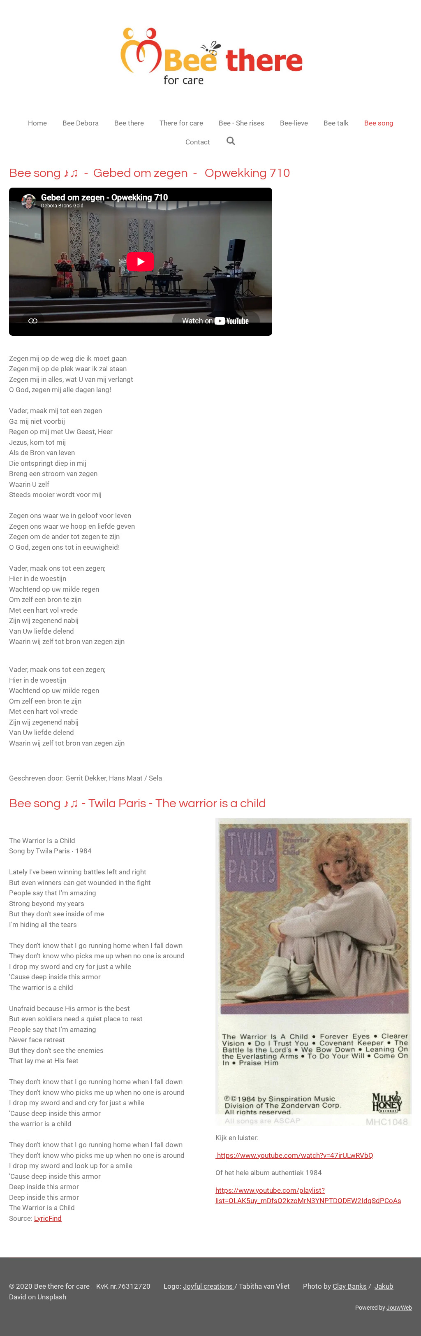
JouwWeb (399, 1307)
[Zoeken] (230, 141)
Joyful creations (208, 1286)
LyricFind (48, 1218)
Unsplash (51, 1297)
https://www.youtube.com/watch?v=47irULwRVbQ (294, 1155)
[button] (107, 862)
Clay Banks (350, 1286)
